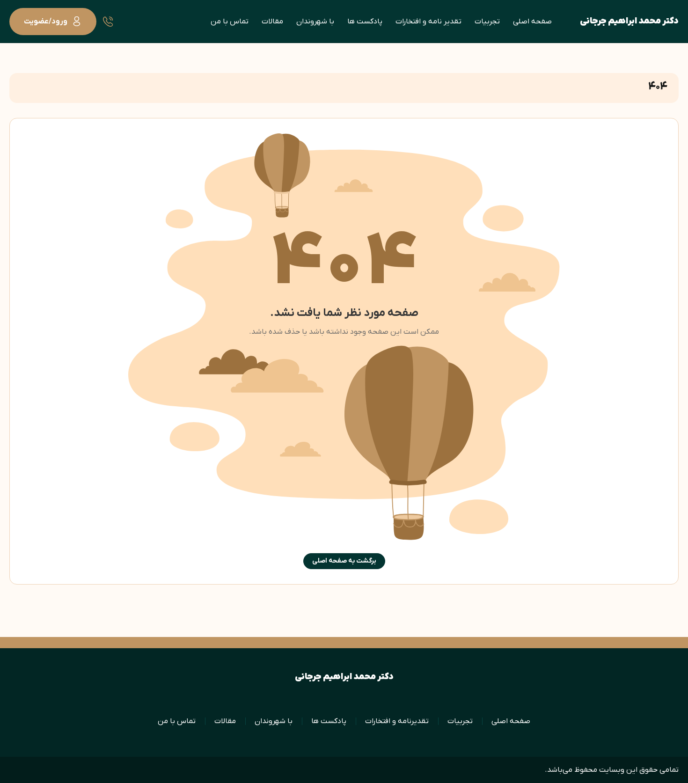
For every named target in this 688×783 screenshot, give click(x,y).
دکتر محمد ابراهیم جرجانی (629, 21)
